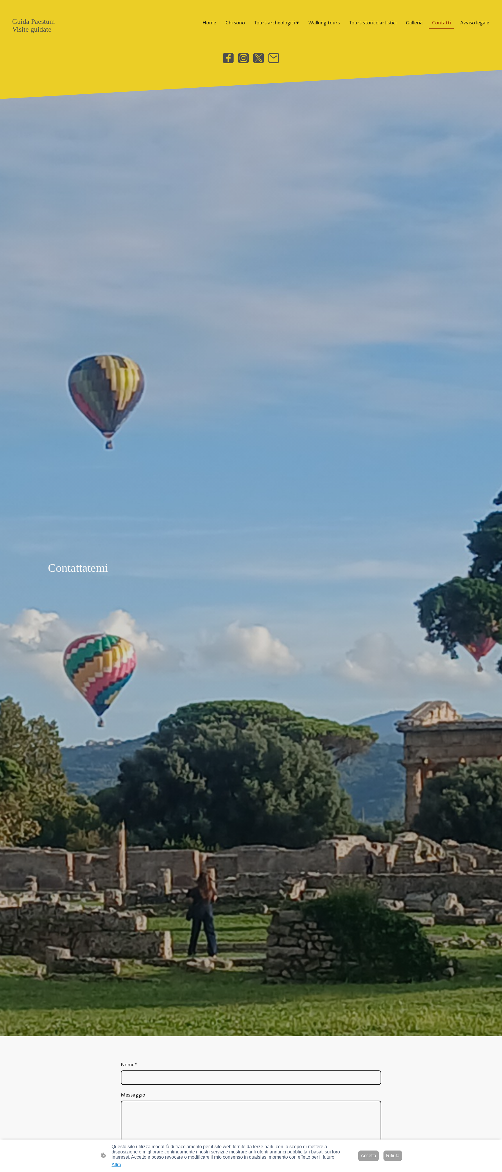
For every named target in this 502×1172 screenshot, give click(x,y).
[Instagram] (243, 58)
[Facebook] (228, 58)
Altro (116, 1164)
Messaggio (133, 1095)
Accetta (368, 1155)
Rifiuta (392, 1155)
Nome (129, 1065)
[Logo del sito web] (46, 38)
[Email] (273, 58)
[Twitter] (258, 58)
